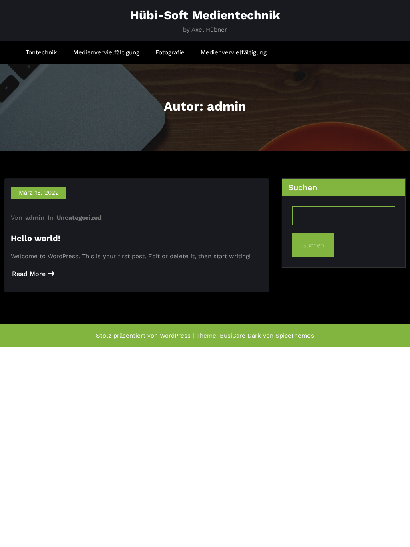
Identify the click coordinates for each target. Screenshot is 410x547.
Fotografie (170, 52)
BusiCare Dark (240, 335)
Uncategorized (79, 217)
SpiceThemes (294, 335)
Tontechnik (41, 52)
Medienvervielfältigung (106, 52)
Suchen (302, 187)
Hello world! (35, 238)
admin (35, 217)
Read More (29, 274)
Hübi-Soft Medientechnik (205, 15)
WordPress (175, 335)
